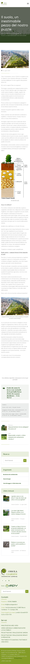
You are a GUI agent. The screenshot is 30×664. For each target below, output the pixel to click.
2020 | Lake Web (6, 661)
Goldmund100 (23, 414)
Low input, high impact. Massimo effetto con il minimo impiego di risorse (18, 512)
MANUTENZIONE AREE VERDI (9, 625)
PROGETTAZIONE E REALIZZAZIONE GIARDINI (14, 632)
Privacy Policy (18, 658)
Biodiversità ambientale (13, 33)
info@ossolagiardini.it (11, 604)
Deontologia (7, 479)
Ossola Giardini (15, 504)
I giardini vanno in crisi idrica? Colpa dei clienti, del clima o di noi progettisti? (18, 497)
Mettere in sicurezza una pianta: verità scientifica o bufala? (18, 544)
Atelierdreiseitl (19, 410)
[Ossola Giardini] (4, 3)
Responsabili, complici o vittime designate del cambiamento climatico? (17, 437)
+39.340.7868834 (12, 601)
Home (2, 33)
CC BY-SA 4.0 (5, 415)
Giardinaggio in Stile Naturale (12, 483)
